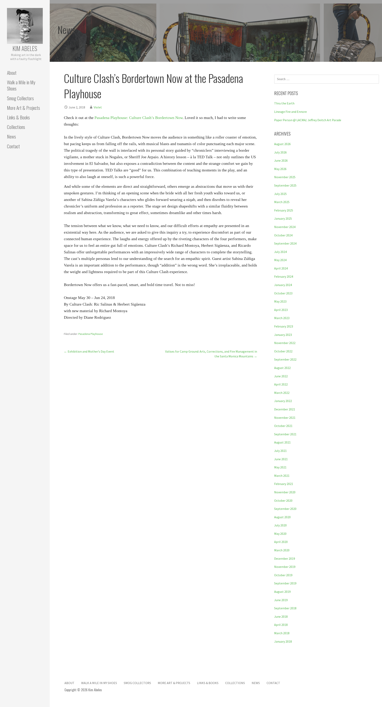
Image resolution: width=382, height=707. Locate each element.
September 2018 (285, 608)
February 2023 (283, 326)
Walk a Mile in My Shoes (21, 85)
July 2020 (280, 525)
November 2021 (284, 418)
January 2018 (283, 641)
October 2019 (283, 575)
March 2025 (281, 202)
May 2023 (280, 301)
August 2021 (282, 442)
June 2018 (281, 617)
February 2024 (283, 276)
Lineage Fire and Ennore (290, 112)
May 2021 (280, 467)
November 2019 (284, 567)
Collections (16, 126)
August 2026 (282, 144)
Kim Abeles (25, 48)
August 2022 (282, 368)
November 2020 (284, 492)
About (12, 72)
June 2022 (281, 376)
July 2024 (280, 252)
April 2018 (281, 625)
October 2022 (283, 351)
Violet (98, 107)
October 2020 (283, 500)
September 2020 (285, 509)
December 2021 (284, 409)
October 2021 (283, 426)
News (11, 136)
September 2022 (285, 359)
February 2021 (283, 484)
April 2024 (281, 268)
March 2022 (281, 393)
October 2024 (283, 235)
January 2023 (283, 335)
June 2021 (281, 459)
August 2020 (282, 517)
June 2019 (281, 600)
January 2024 (283, 285)
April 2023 (281, 310)
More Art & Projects (23, 107)
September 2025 (285, 185)
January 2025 (283, 218)
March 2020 (281, 550)
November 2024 (284, 227)
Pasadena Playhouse (90, 334)
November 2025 (284, 177)
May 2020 (280, 534)
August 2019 (282, 592)
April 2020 (281, 542)
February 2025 (283, 210)
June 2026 (281, 160)
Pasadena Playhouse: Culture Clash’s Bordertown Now (139, 117)
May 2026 (280, 169)
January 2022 (283, 401)
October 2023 (283, 293)
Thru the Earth (284, 103)
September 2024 (285, 243)
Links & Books (18, 117)
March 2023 (281, 318)
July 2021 (280, 451)
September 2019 (285, 583)
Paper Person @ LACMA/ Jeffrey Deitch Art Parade (307, 120)
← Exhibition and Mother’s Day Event (89, 351)
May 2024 (280, 260)
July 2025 (280, 194)
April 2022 (281, 384)
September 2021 (285, 434)
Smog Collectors (20, 98)
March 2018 (281, 633)
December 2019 (284, 558)
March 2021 (281, 476)
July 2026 (280, 152)
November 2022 (284, 343)
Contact (13, 146)
